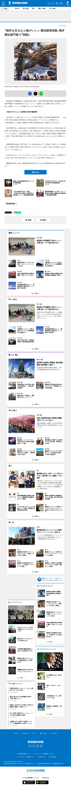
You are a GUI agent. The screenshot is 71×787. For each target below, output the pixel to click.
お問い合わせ (42, 756)
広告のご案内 (53, 756)
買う (33, 8)
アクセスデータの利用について (26, 756)
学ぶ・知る (52, 8)
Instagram (57, 3)
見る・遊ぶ (26, 8)
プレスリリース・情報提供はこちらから (44, 753)
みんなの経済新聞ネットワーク (35, 770)
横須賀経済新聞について (24, 753)
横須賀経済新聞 (17, 3)
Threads (61, 3)
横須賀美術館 (10, 203)
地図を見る (35, 172)
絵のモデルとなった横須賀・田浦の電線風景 (22, 112)
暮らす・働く (42, 8)
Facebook (48, 3)
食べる (17, 8)
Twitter (53, 3)
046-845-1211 (60, 163)
